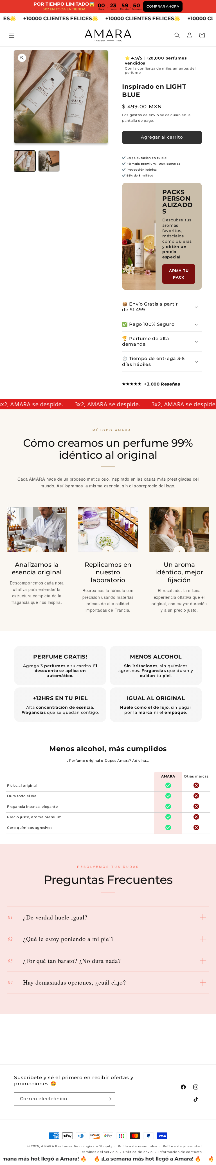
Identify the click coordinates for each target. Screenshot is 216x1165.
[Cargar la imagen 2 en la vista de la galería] (49, 161)
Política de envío (138, 1152)
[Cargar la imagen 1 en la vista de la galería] (24, 161)
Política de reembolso (137, 1146)
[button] (12, 35)
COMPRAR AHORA (163, 6)
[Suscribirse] (109, 1099)
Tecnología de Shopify (93, 1146)
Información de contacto (180, 1152)
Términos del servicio (99, 1152)
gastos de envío (144, 115)
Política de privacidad (182, 1146)
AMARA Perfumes (57, 1146)
